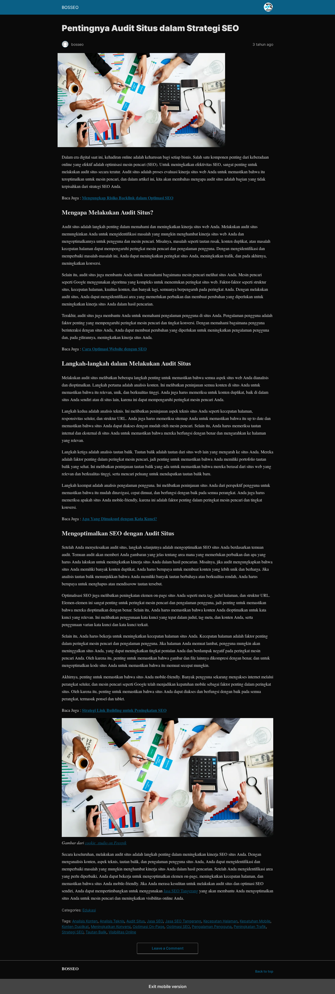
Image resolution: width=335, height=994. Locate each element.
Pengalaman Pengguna (212, 926)
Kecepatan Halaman (220, 921)
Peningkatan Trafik (250, 926)
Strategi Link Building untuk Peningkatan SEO (124, 710)
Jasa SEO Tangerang (181, 890)
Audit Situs (135, 921)
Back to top (264, 971)
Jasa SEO (155, 921)
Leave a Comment (167, 948)
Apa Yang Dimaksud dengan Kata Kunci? (119, 519)
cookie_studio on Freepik (105, 842)
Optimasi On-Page (148, 926)
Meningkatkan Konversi (111, 926)
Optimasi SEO (178, 926)
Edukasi (89, 910)
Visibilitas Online (122, 932)
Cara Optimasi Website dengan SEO (114, 349)
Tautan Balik (96, 932)
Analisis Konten (85, 921)
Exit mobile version (168, 986)
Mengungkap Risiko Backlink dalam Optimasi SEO (127, 198)
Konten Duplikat (75, 926)
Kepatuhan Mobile (255, 921)
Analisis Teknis (112, 921)
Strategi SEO (72, 932)
